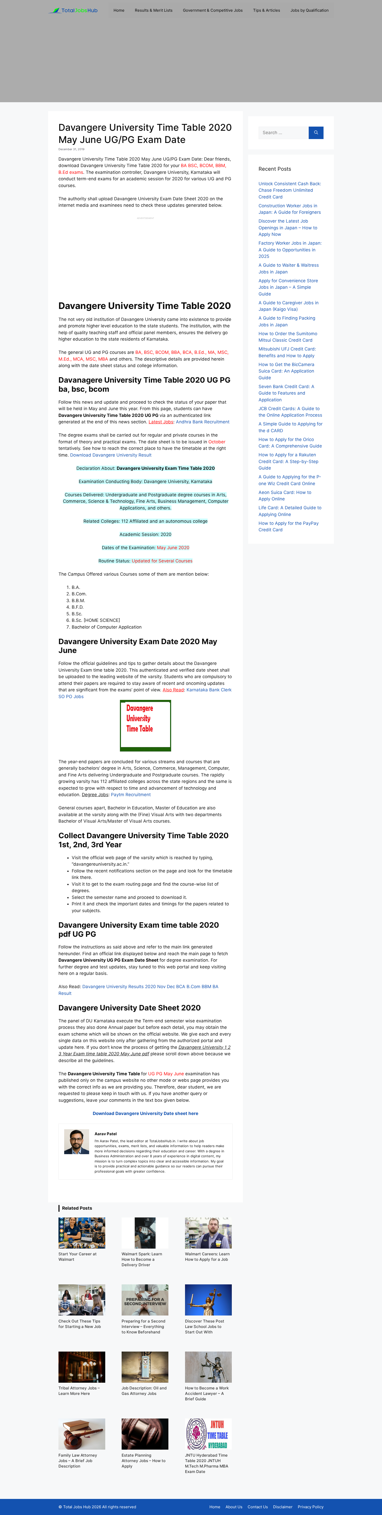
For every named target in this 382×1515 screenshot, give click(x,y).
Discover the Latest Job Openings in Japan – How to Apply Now (288, 227)
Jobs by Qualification (310, 10)
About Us (234, 1506)
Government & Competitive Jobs (213, 10)
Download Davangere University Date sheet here (145, 1113)
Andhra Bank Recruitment (202, 421)
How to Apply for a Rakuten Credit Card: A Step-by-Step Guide (288, 461)
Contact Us (258, 1506)
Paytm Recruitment (131, 794)
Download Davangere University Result (111, 455)
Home (119, 10)
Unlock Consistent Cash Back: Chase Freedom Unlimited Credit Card (290, 190)
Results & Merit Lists (154, 10)
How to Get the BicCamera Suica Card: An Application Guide (286, 371)
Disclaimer (283, 1506)
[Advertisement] (191, 66)
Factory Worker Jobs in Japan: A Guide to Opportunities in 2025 (290, 249)
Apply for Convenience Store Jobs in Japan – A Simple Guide (288, 287)
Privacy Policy (311, 1506)
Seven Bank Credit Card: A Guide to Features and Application (286, 393)
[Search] (316, 133)
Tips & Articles (266, 10)
